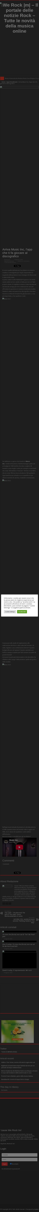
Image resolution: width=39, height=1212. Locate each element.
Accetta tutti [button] (22, 611)
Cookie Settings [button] (10, 611)
